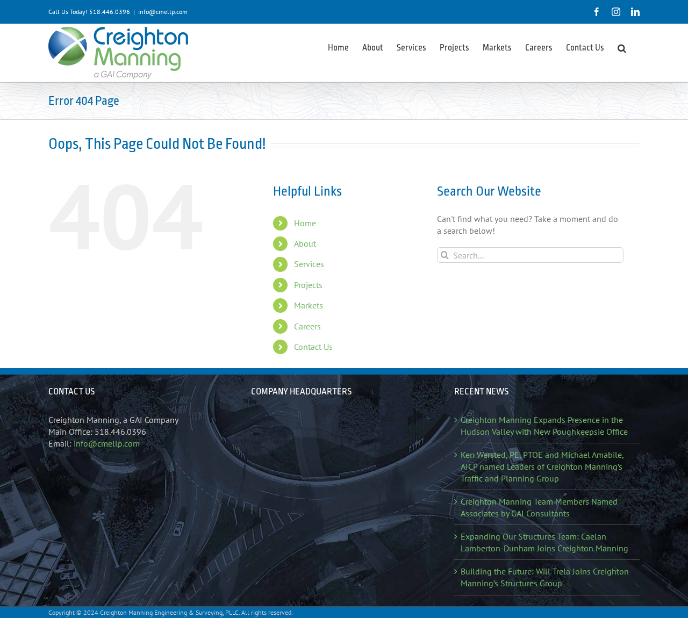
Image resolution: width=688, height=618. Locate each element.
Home (305, 223)
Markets (308, 305)
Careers (307, 326)
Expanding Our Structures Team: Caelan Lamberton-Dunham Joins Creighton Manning (544, 542)
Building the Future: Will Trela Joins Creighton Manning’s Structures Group (545, 577)
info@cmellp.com (163, 12)
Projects (308, 284)
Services (309, 263)
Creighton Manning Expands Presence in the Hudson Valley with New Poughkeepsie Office (544, 425)
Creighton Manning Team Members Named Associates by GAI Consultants (539, 507)
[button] (622, 47)
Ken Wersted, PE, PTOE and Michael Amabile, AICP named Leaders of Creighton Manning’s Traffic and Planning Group (542, 466)
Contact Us (313, 346)
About (305, 243)
